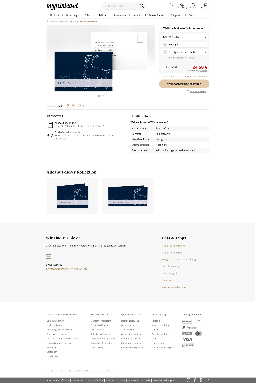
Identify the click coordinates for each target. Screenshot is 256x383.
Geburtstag (71, 15)
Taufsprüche (127, 329)
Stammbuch (119, 15)
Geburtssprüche (129, 325)
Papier (155, 329)
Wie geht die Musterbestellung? (179, 259)
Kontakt (146, 380)
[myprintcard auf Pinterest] (201, 380)
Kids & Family (97, 347)
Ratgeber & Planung (101, 334)
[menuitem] (171, 6)
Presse (121, 380)
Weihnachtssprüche (131, 338)
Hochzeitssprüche (130, 320)
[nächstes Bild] (152, 62)
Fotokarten (52, 347)
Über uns (167, 280)
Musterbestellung (160, 325)
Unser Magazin (170, 273)
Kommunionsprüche (131, 343)
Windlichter (52, 356)
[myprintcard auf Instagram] (189, 380)
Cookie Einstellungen (162, 347)
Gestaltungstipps (171, 266)
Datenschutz (78, 380)
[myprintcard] (62, 9)
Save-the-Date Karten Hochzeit (62, 338)
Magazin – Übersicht (101, 320)
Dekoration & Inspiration (103, 338)
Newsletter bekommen (174, 287)
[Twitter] (79, 106)
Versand (156, 320)
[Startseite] (48, 21)
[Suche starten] (141, 6)
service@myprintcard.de (67, 268)
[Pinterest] (73, 106)
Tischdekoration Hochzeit (59, 343)
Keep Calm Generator (101, 343)
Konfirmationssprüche (132, 347)
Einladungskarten (55, 320)
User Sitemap (158, 343)
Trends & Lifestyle (99, 325)
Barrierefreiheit (95, 380)
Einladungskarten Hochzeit (60, 329)
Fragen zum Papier (172, 252)
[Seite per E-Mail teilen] (85, 106)
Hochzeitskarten (55, 325)
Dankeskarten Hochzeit (58, 334)
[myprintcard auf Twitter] (207, 380)
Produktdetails (55, 106)
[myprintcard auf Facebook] (195, 380)
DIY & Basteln (97, 329)
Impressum (133, 380)
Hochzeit (54, 15)
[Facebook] (67, 106)
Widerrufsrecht (61, 380)
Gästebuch (52, 351)
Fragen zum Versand (173, 245)
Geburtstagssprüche (131, 334)
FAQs (154, 338)
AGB (49, 380)
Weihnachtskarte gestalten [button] (184, 84)
